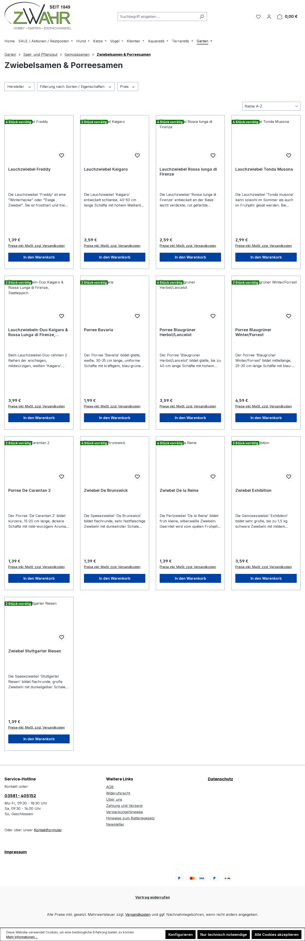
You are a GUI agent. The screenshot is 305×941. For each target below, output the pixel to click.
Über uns (114, 799)
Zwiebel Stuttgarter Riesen (34, 651)
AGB (110, 787)
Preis (125, 86)
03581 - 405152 (20, 795)
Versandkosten (137, 914)
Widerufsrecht (118, 793)
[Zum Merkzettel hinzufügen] (61, 155)
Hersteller (16, 86)
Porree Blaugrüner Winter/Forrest (253, 332)
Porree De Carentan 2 (29, 490)
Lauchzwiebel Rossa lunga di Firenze (188, 171)
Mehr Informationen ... (22, 937)
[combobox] (157, 16)
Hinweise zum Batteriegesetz (130, 818)
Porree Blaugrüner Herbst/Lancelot (178, 332)
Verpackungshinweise (124, 812)
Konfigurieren (180, 934)
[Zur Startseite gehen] (37, 15)
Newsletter (115, 824)
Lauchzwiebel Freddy (29, 169)
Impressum (15, 852)
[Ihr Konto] (269, 16)
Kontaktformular (48, 830)
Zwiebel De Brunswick (106, 490)
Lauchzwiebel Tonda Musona (264, 169)
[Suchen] (201, 16)
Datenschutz (220, 779)
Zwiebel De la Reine (179, 490)
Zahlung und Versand (124, 805)
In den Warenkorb (39, 257)
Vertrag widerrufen (152, 897)
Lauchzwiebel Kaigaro (106, 169)
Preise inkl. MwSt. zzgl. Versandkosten (36, 246)
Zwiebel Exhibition (253, 490)
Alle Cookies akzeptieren (277, 934)
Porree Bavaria (98, 329)
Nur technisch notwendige (223, 934)
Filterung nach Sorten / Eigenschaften (73, 86)
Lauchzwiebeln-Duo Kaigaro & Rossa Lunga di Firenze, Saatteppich (38, 332)
